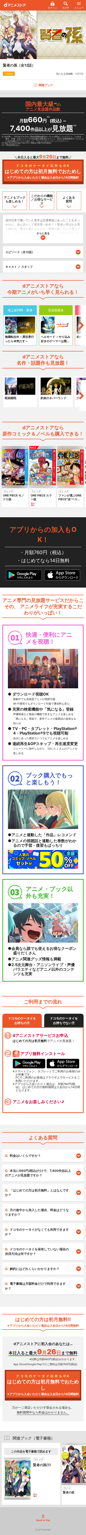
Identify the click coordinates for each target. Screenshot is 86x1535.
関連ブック (46, 85)
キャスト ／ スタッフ (19, 266)
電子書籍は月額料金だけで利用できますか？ (35, 1286)
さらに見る (43, 233)
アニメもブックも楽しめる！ (15, 199)
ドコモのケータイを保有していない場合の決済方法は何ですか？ (37, 1251)
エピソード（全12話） (20, 252)
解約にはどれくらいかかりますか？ (34, 1269)
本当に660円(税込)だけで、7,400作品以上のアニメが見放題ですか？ (38, 1173)
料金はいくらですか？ (25, 1155)
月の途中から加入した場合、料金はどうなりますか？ (37, 1212)
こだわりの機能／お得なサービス (42, 199)
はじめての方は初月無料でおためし (43, 171)
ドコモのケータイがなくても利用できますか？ (37, 1232)
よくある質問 (69, 199)
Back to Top (43, 1520)
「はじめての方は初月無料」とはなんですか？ (37, 1192)
